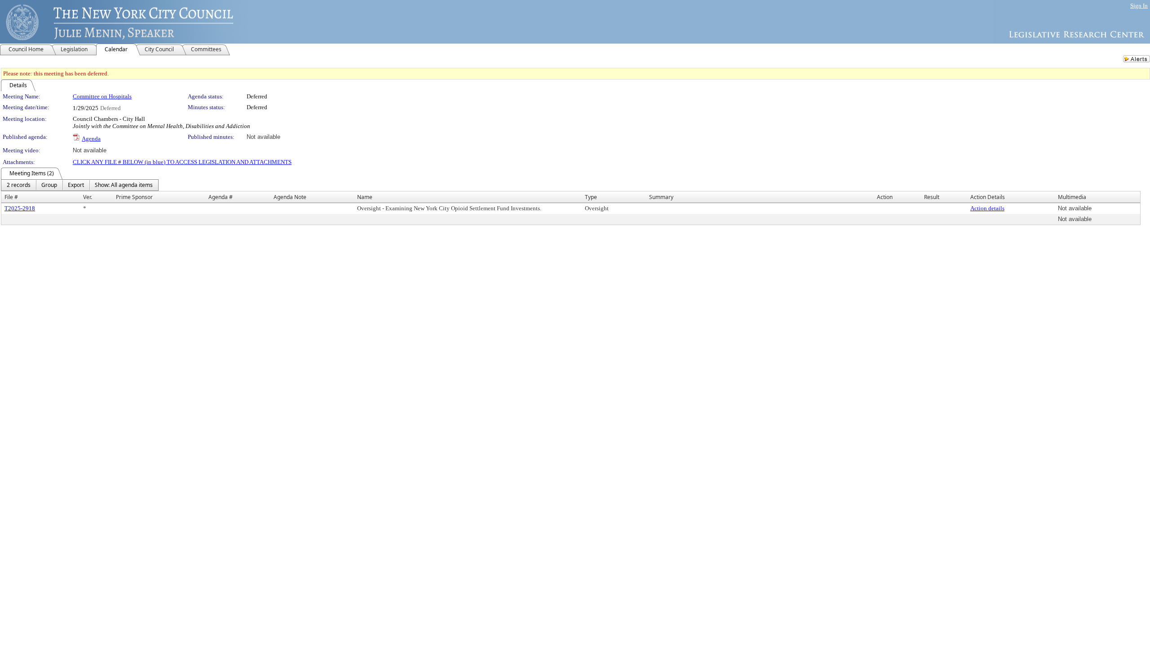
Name (364, 197)
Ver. (87, 197)
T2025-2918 (19, 208)
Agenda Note (290, 197)
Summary (661, 197)
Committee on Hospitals (102, 96)
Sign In (1139, 5)
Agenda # (220, 197)
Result (931, 197)
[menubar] (80, 185)
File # (11, 197)
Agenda (91, 138)
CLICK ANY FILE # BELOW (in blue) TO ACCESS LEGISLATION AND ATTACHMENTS (182, 162)
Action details (987, 208)
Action (885, 197)
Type (591, 197)
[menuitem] (18, 185)
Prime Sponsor (134, 197)
